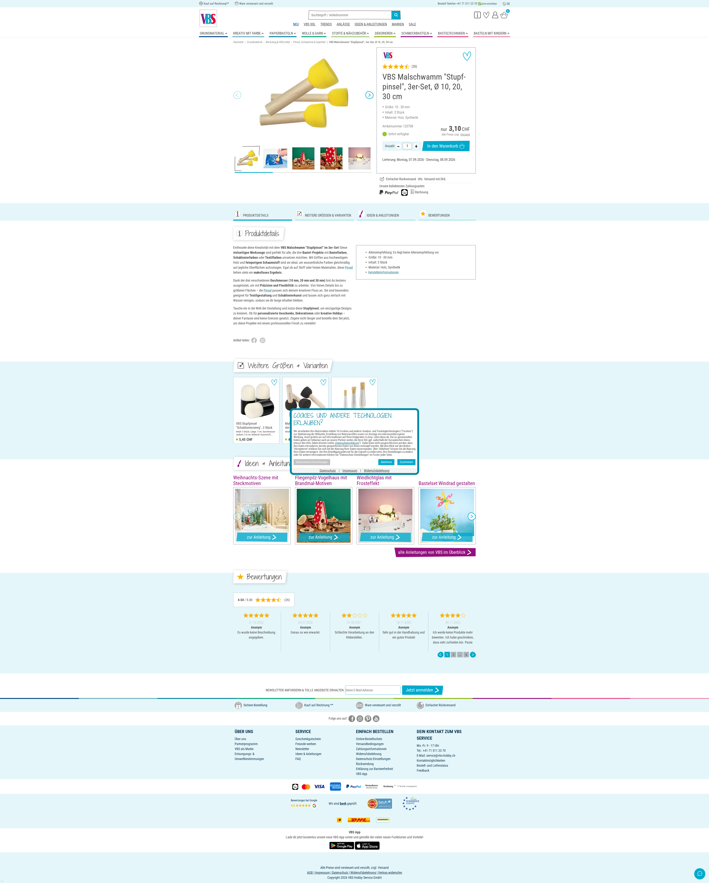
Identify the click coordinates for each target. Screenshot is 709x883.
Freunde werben (305, 744)
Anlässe (343, 24)
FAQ (298, 759)
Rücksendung (365, 764)
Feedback (423, 770)
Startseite (238, 42)
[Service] (477, 14)
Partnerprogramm (246, 744)
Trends (326, 24)
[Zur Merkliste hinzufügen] (467, 56)
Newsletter (302, 749)
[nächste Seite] (473, 654)
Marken (398, 24)
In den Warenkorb (442, 146)
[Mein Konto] (495, 14)
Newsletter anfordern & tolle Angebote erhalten (305, 690)
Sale (412, 24)
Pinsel (349, 267)
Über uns (240, 739)
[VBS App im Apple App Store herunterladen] (367, 845)
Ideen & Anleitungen (371, 24)
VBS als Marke (244, 749)
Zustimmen (406, 462)
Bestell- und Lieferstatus (432, 765)
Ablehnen (386, 462)
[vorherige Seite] (440, 654)
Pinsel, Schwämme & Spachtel (309, 42)
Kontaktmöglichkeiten (431, 760)
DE (508, 4)
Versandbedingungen (370, 744)
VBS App (361, 774)
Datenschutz (328, 470)
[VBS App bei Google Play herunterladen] (342, 845)
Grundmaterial (254, 42)
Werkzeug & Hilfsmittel (278, 42)
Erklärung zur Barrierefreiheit (374, 769)
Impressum (349, 470)
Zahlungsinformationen (371, 749)
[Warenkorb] (504, 14)
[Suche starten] (396, 15)
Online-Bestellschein (369, 739)
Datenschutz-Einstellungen (373, 759)
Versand (465, 134)
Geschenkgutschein (308, 739)
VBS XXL (310, 24)
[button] (237, 95)
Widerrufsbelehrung (368, 754)
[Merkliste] (486, 14)
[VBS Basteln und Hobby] (208, 18)
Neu (296, 24)
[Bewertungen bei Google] (304, 803)
